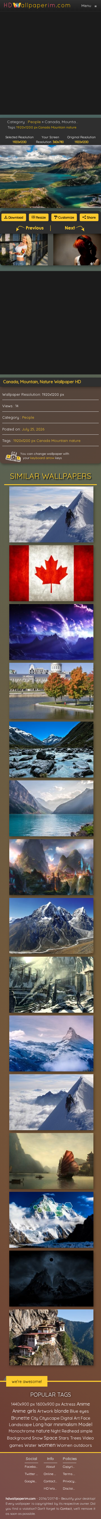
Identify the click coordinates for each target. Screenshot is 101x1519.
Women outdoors (74, 1445)
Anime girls (24, 1411)
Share (91, 217)
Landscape (20, 1424)
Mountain (59, 440)
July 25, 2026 (33, 429)
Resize (40, 217)
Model (85, 1424)
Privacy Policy (69, 1481)
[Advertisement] (50, 63)
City (34, 1418)
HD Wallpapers (50, 1488)
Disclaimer (69, 1488)
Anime (83, 1404)
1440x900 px (23, 1404)
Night (56, 1431)
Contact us (50, 1481)
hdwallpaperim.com (21, 1498)
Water (30, 1445)
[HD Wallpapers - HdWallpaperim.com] (37, 5)
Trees (75, 1438)
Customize (66, 217)
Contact (66, 1508)
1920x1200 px (24, 440)
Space (51, 1438)
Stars (64, 1438)
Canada (43, 440)
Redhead (70, 1431)
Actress (68, 1404)
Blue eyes (79, 1411)
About (50, 1466)
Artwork (45, 1411)
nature (75, 440)
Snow (37, 1438)
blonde (61, 1411)
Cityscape (49, 1418)
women (47, 1444)
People (28, 417)
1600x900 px (48, 1404)
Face (85, 1418)
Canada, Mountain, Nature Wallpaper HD (42, 381)
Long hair (42, 1424)
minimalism (65, 1424)
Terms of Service (69, 1474)
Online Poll (50, 1474)
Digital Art (70, 1418)
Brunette (20, 1418)
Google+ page (31, 1481)
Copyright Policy (69, 1466)
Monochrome (22, 1431)
